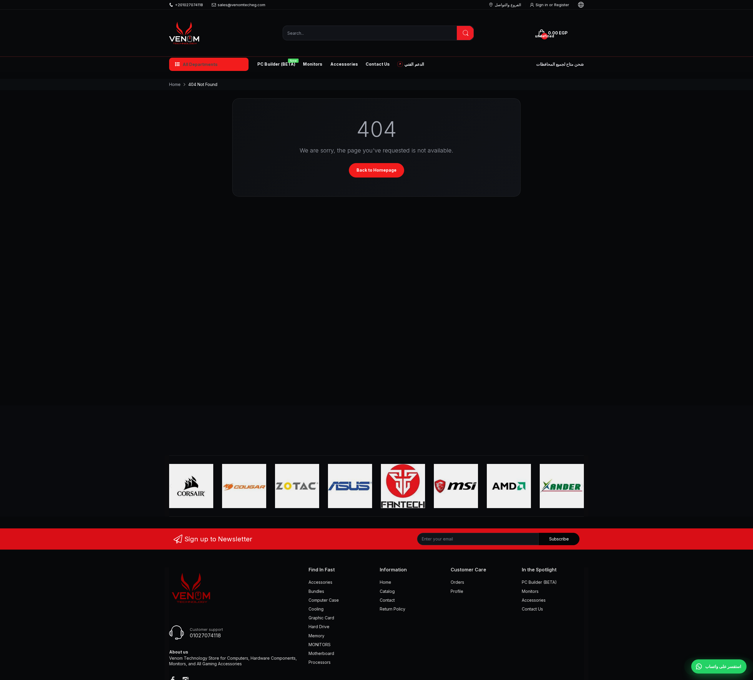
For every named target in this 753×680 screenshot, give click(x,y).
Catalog (387, 591)
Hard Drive (319, 626)
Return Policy (392, 608)
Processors (320, 662)
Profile (457, 591)
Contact (387, 600)
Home (385, 582)
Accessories (320, 582)
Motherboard (321, 653)
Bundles (316, 591)
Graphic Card (321, 617)
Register (561, 4)
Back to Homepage (376, 170)
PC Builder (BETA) (539, 582)
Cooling (316, 608)
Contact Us (532, 608)
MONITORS (320, 644)
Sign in (542, 4)
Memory (316, 635)
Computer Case (324, 600)
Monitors (530, 591)
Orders (457, 582)
